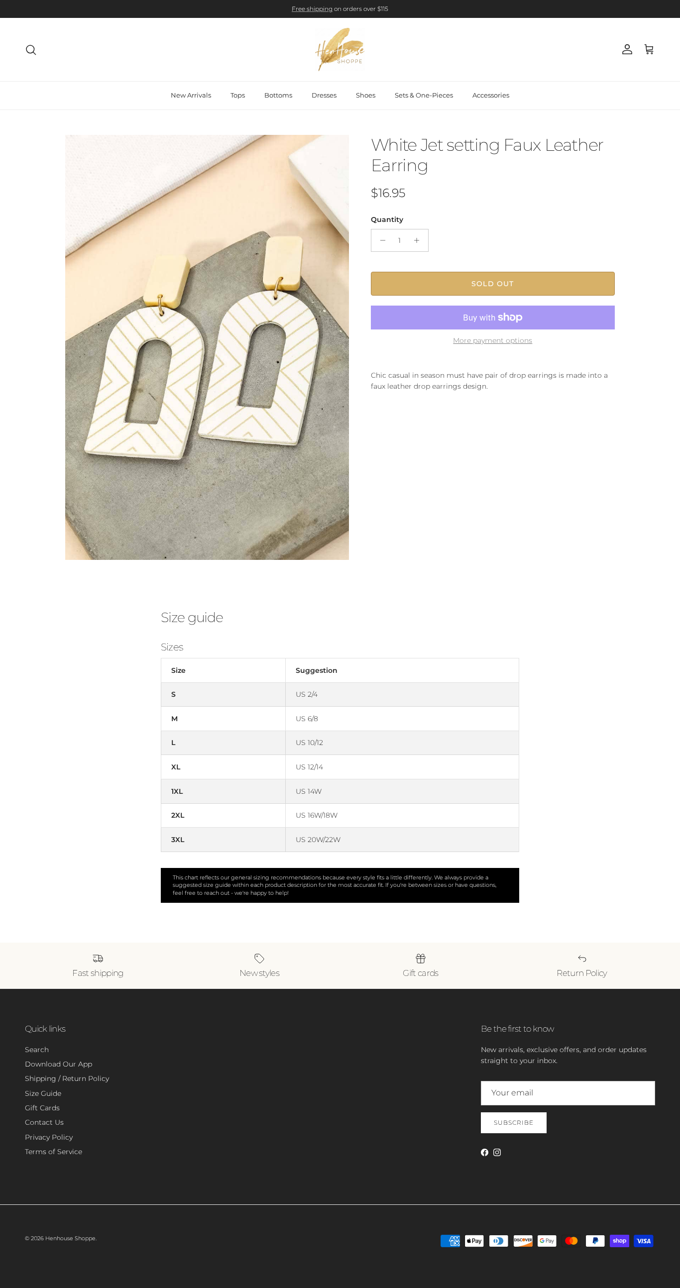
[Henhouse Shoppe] (340, 49)
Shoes (365, 95)
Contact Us (44, 1122)
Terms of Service (53, 1151)
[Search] (31, 50)
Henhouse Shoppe (70, 1238)
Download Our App (58, 1064)
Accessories (490, 95)
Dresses (324, 95)
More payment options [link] (492, 340)
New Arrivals (191, 95)
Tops (237, 95)
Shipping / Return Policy (67, 1078)
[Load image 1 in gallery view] (207, 347)
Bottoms (278, 95)
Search (37, 1049)
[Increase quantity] (419, 240)
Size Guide (43, 1093)
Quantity (387, 219)
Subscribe (514, 1122)
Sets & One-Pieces (424, 95)
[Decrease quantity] (380, 240)
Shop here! (362, 10)
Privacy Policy (49, 1137)
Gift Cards (42, 1107)
